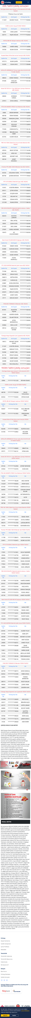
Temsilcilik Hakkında (6, 956)
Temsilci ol (18, 2)
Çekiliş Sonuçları (5, 977)
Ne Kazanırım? (5, 965)
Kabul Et (5, 1015)
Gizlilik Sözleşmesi (6, 944)
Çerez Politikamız (25, 1010)
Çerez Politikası (5, 946)
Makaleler (3, 949)
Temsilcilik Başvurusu (6, 959)
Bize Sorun (4, 971)
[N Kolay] (15, 1006)
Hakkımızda (4, 962)
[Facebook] (2, 980)
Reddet (14, 1015)
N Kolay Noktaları (5, 974)
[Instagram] (4, 980)
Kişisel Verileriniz (5, 941)
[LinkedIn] (7, 980)
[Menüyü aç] (28, 2)
